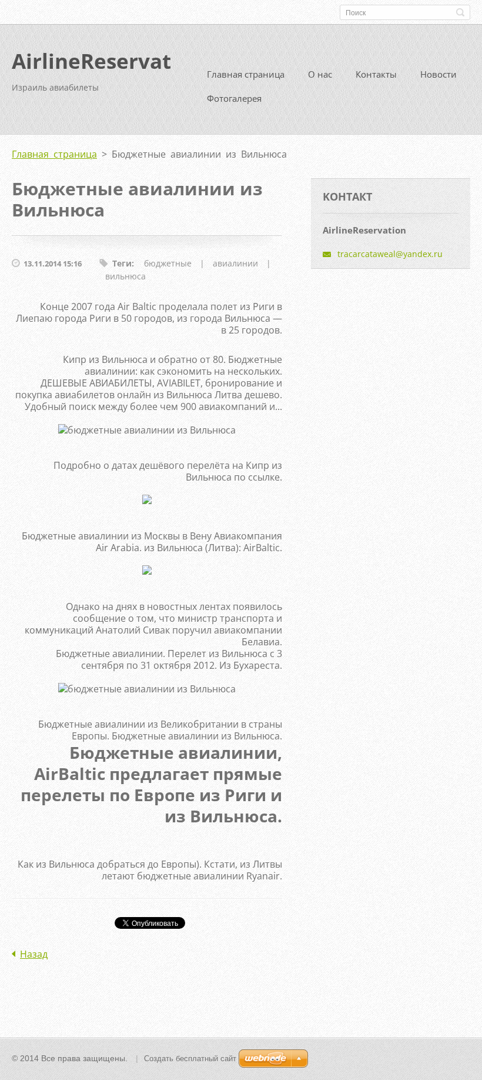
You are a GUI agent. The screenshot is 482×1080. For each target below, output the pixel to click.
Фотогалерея (234, 98)
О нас (320, 74)
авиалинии (235, 263)
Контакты (376, 74)
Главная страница (245, 74)
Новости (438, 74)
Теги (122, 263)
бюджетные (168, 263)
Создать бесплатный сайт (190, 1058)
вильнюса (125, 276)
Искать (460, 12)
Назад (34, 954)
